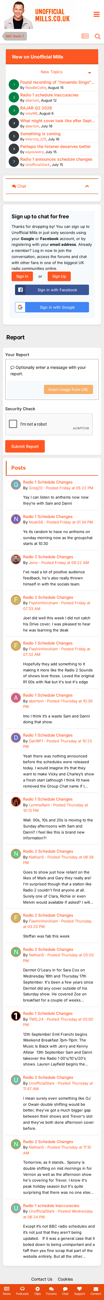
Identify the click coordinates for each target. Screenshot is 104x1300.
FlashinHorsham (43, 602)
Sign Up (59, 276)
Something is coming (40, 133)
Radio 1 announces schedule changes (56, 159)
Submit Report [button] (25, 446)
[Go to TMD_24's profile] (16, 1016)
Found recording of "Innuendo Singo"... (57, 82)
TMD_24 (36, 1019)
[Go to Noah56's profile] (16, 519)
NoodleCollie (35, 87)
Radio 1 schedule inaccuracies (49, 94)
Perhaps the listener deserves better (55, 146)
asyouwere (34, 152)
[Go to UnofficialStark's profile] (16, 1080)
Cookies (65, 1279)
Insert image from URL (68, 389)
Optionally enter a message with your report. (48, 370)
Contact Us (41, 1279)
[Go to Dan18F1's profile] (16, 738)
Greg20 (35, 488)
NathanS (36, 857)
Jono (33, 562)
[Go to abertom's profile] (16, 698)
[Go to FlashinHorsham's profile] (16, 600)
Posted (69, 488)
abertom (32, 100)
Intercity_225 (35, 139)
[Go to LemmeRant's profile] (16, 802)
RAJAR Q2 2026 (36, 107)
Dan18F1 (36, 741)
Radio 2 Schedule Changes (48, 556)
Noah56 (36, 522)
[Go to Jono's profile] (16, 559)
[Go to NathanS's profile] (16, 854)
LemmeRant (39, 805)
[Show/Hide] (87, 186)
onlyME (31, 113)
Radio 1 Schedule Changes (48, 482)
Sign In (22, 276)
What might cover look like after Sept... (57, 120)
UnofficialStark (37, 164)
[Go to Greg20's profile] (16, 485)
